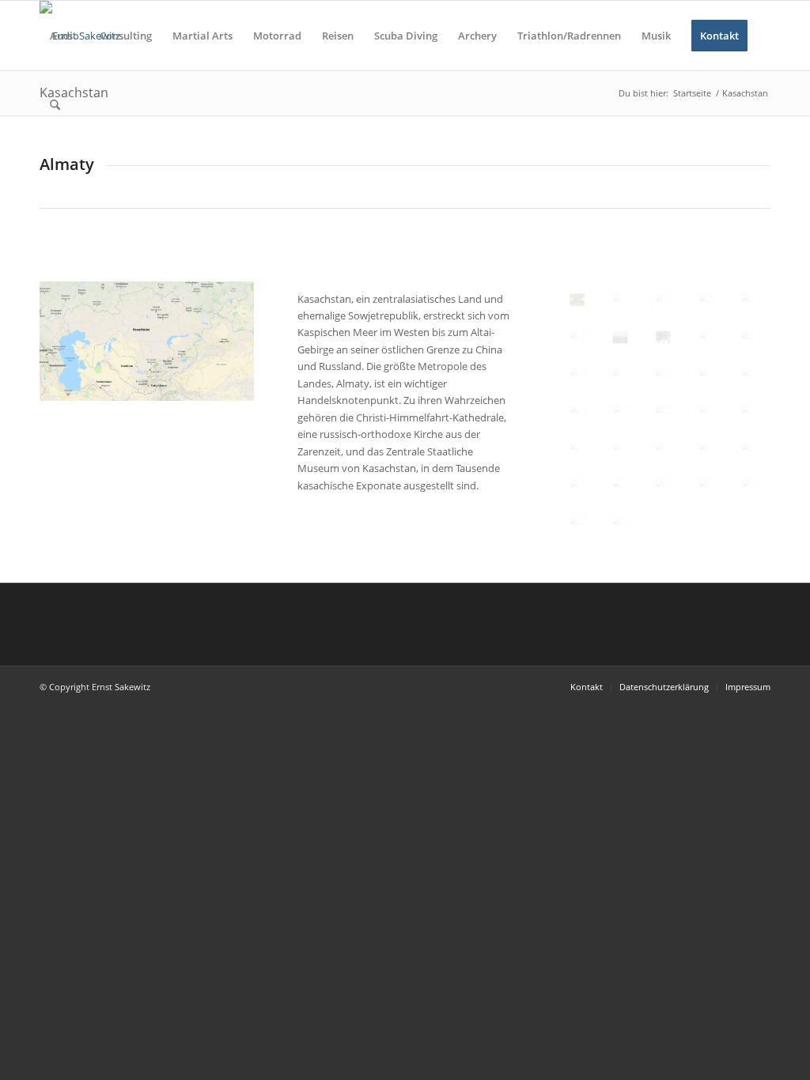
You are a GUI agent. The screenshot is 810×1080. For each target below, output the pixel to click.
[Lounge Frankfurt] (577, 300)
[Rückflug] (620, 523)
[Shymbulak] (577, 411)
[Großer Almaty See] (706, 337)
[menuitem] (64, 35)
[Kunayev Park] (706, 485)
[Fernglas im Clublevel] (577, 337)
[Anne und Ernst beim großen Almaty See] (620, 374)
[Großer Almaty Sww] (663, 374)
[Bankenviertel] (706, 300)
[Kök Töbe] (706, 374)
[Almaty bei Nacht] (663, 300)
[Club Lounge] (749, 300)
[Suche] (55, 105)
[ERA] (620, 448)
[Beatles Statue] (749, 374)
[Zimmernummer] (749, 448)
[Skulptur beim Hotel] (663, 448)
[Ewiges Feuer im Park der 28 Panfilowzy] (577, 485)
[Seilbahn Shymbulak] (749, 411)
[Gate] (620, 300)
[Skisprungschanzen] (620, 337)
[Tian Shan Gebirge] (749, 337)
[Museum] (577, 523)
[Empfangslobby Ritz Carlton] (663, 337)
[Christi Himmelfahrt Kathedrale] (620, 485)
